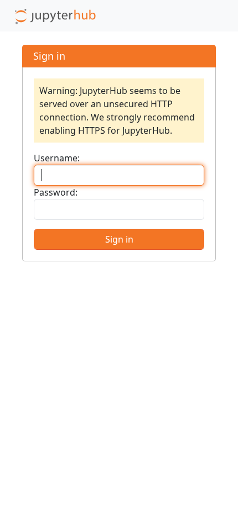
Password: (55, 192)
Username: (57, 158)
